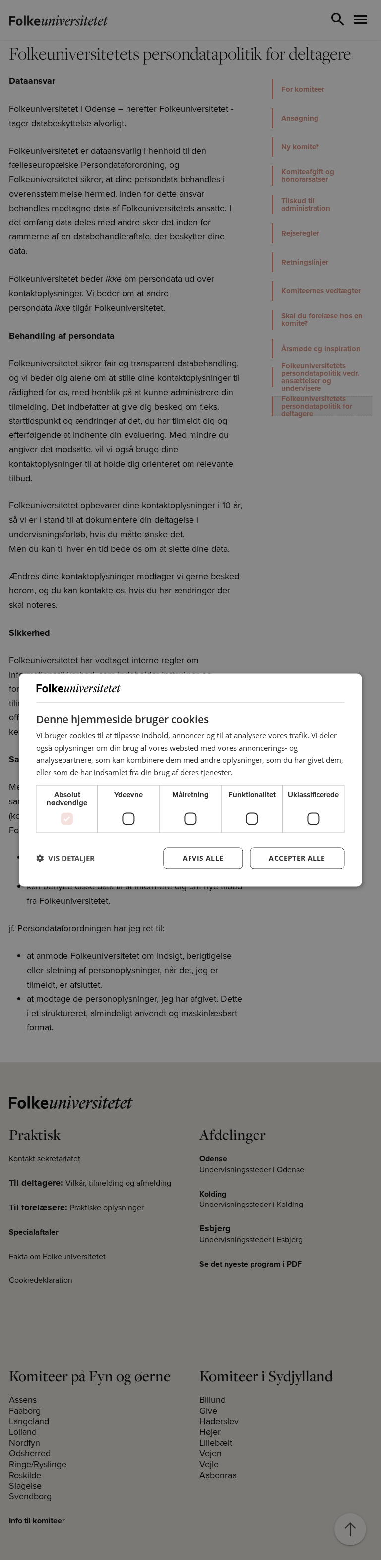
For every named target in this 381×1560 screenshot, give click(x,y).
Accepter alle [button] (297, 857)
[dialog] (190, 780)
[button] (65, 857)
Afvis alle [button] (203, 857)
